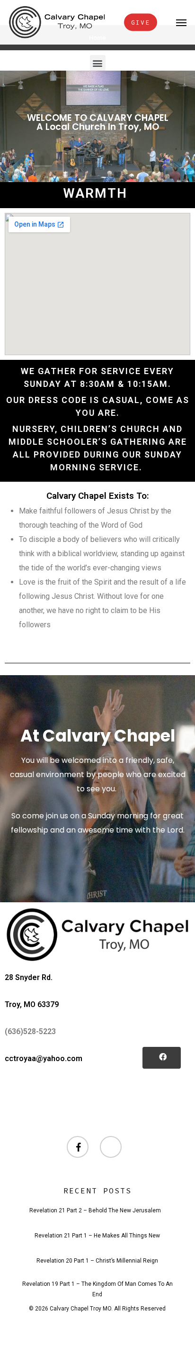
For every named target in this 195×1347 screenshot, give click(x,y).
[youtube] (112, 1148)
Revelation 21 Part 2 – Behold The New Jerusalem (95, 1210)
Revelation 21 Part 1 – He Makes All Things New (97, 1235)
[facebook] (78, 1148)
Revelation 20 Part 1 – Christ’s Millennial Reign (97, 1260)
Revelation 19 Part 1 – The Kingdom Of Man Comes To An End (97, 1285)
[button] (181, 22)
